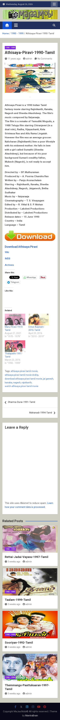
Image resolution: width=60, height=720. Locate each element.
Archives (9, 265)
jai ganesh (48, 378)
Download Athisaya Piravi (21, 246)
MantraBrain (31, 715)
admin (29, 58)
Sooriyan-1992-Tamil (19, 642)
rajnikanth (27, 382)
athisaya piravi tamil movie (24, 371)
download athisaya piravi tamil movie (23, 378)
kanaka (8, 382)
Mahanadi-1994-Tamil (40, 412)
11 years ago (14, 58)
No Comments (45, 58)
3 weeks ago (14, 561)
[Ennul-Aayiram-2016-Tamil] (38, 319)
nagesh (17, 382)
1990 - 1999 (10, 48)
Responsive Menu (54, 4)
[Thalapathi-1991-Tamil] (15, 346)
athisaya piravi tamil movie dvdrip (21, 375)
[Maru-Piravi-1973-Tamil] (15, 319)
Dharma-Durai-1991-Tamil (21, 402)
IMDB (7, 258)
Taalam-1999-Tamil (18, 599)
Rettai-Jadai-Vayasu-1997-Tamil (26, 557)
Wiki (7, 252)
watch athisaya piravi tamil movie (21, 386)
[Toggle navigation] (16, 25)
